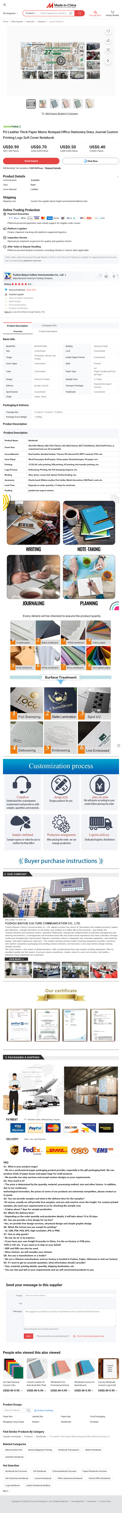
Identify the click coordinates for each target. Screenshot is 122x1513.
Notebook (42, 21)
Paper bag (66, 1416)
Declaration (91, 1501)
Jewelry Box (37, 1416)
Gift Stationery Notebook (16, 1478)
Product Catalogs (45, 1410)
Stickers (35, 1421)
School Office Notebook (99, 1478)
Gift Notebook (39, 1471)
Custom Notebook (43, 1478)
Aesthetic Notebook (14, 1456)
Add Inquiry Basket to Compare (61, 113)
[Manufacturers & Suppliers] (61, 5)
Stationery (30, 21)
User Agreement (77, 1501)
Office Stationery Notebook (70, 1478)
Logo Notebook (12, 1485)
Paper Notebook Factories (95, 1471)
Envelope (94, 1421)
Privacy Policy (105, 1501)
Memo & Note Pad (13, 1449)
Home (5, 21)
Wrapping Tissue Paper (13, 1421)
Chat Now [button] (92, 161)
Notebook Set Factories (16, 1471)
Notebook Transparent (68, 1449)
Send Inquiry (31, 161)
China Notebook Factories (64, 1471)
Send (28, 1336)
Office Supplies (17, 21)
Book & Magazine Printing (40, 1449)
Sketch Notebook (93, 1449)
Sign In (7, 311)
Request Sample (53, 168)
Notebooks (66, 1421)
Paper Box (7, 1416)
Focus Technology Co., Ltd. (42, 1501)
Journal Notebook (56, 21)
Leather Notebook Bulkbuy (38, 1485)
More (5, 1490)
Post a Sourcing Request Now (88, 1336)
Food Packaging (97, 1416)
